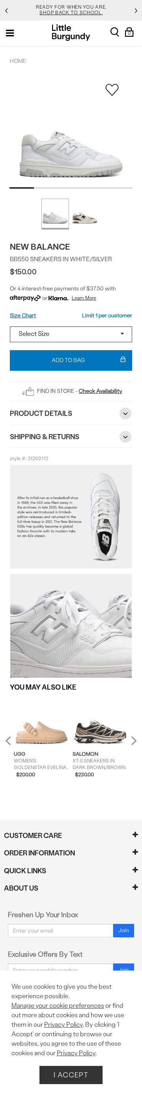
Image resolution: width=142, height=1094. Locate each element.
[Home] (71, 33)
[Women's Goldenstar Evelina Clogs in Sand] (41, 721)
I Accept (71, 1075)
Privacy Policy (63, 1024)
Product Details (41, 413)
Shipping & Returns (44, 436)
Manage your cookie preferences (57, 1005)
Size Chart (23, 315)
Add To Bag (68, 360)
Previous (13, 744)
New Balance (40, 247)
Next (132, 740)
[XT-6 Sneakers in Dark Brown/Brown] (100, 721)
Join (123, 930)
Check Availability (100, 391)
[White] (55, 214)
